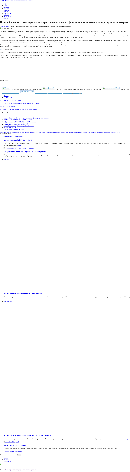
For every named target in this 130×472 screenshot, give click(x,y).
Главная (6, 458)
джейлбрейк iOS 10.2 (115, 132)
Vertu (86, 132)
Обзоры (6, 11)
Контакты (6, 459)
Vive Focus (90, 132)
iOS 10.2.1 (27, 132)
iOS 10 (23, 132)
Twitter (83, 132)
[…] (19, 145)
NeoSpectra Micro (9, 97)
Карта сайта (7, 461)
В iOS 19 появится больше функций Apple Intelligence (20, 123)
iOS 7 (20, 132)
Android (6, 5)
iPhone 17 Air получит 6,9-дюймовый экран (17, 121)
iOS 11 (35, 132)
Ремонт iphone (103, 132)
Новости (6, 10)
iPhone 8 (6, 96)
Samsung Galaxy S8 (77, 132)
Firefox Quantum (15, 132)
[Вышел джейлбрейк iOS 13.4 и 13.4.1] (13, 136)
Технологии (7, 16)
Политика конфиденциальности (13, 451)
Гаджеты (6, 7)
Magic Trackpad (69, 132)
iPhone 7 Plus (45, 132)
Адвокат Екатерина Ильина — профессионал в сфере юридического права (26, 118)
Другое (6, 18)
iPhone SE (54, 132)
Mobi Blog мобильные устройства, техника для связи (21, 470)
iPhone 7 (40, 132)
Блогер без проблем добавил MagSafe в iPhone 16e (19, 126)
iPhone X (59, 132)
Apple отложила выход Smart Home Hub (16, 124)
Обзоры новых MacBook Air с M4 (14, 129)
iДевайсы (6, 8)
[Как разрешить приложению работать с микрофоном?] (19, 148)
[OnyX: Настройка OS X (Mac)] (11, 442)
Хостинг (109, 132)
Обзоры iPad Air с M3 (10, 127)
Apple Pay (9, 132)
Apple (5, 3)
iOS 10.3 (32, 132)
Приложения (7, 13)
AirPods (2, 132)
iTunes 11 (63, 132)
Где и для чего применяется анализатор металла (18, 119)
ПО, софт (6, 15)
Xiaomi (94, 132)
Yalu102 (98, 132)
